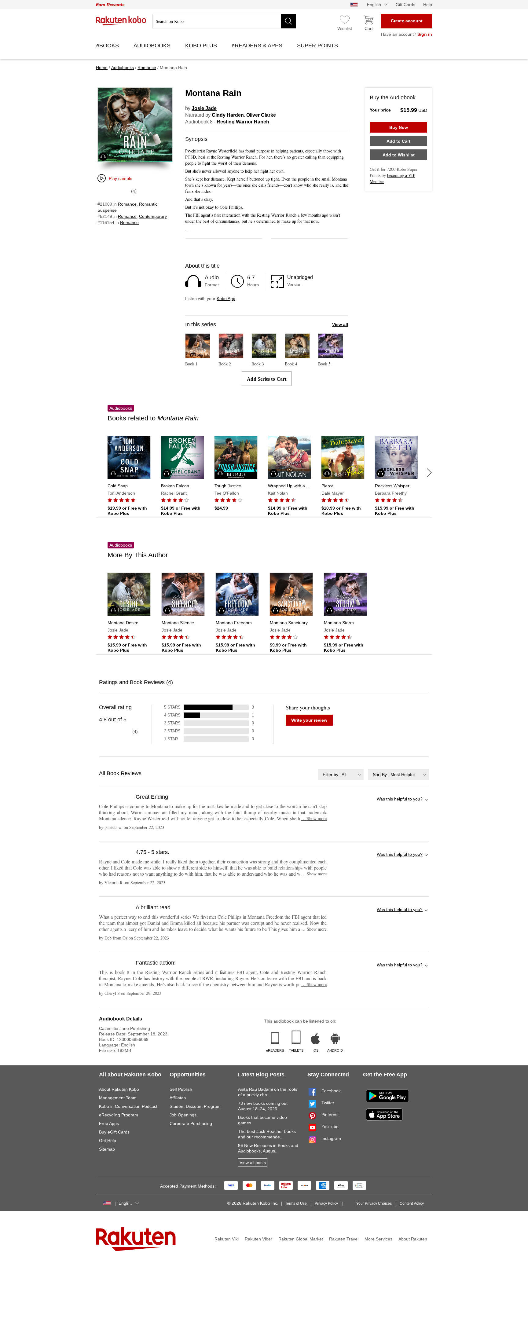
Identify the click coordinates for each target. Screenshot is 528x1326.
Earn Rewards (110, 4)
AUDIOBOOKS (153, 45)
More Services (378, 1238)
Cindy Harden (228, 115)
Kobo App (226, 298)
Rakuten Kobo (121, 21)
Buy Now (398, 127)
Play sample (120, 178)
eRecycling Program (118, 1114)
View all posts (253, 1162)
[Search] (288, 21)
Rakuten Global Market (300, 1238)
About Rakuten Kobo (119, 1089)
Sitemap (107, 1149)
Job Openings (183, 1114)
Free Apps (109, 1123)
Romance (127, 204)
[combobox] (341, 774)
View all (340, 324)
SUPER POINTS (318, 45)
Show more (314, 818)
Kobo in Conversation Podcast (128, 1106)
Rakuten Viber (258, 1238)
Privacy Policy (326, 1203)
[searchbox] (224, 21)
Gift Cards (405, 4)
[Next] (429, 472)
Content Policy (412, 1203)
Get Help (107, 1140)
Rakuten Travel (343, 1238)
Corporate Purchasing (191, 1123)
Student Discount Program (195, 1106)
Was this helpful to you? (400, 799)
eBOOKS (108, 45)
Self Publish (181, 1089)
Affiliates (178, 1097)
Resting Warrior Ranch (243, 121)
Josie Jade (204, 108)
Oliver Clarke (261, 115)
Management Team (118, 1097)
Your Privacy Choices (374, 1203)
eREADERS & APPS (258, 45)
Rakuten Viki (227, 1238)
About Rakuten (412, 1238)
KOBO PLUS (201, 45)
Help (427, 4)
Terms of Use (296, 1203)
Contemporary (153, 216)
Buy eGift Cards (114, 1132)
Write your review (309, 720)
